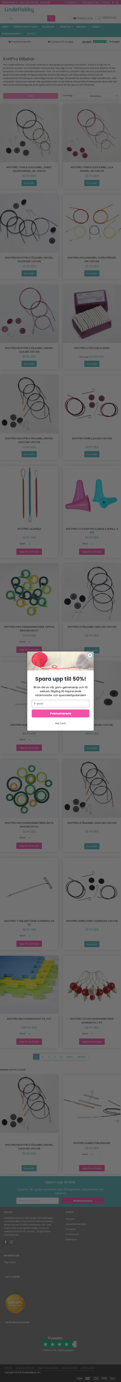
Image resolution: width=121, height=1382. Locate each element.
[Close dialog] (90, 655)
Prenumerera (60, 713)
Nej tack (60, 723)
